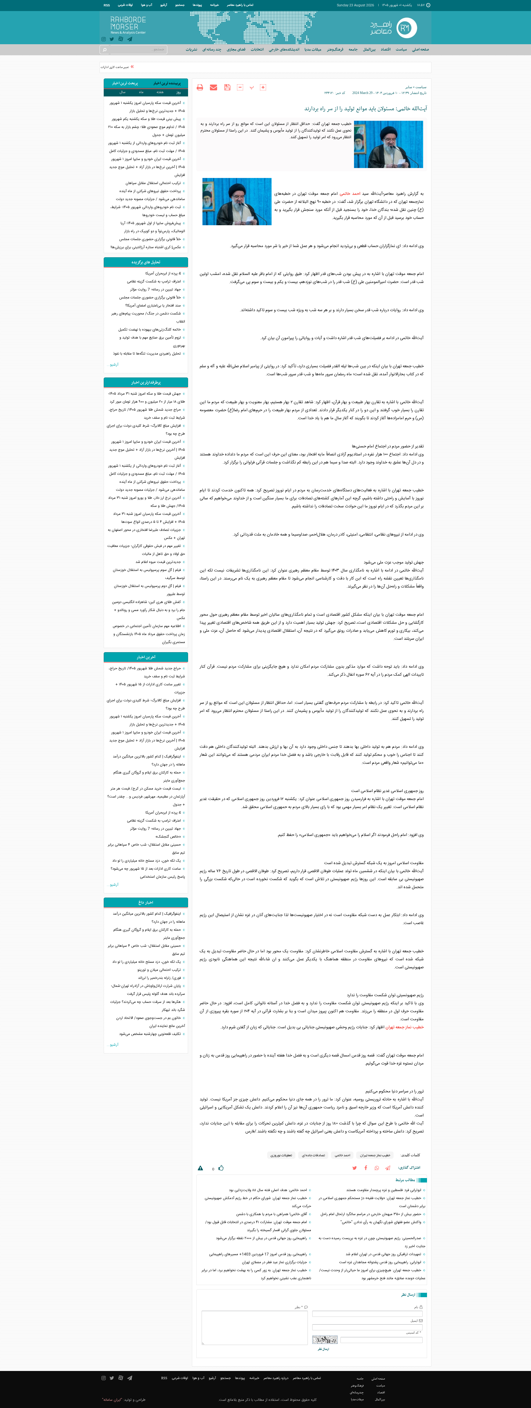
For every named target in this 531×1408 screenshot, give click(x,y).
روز (178, 92)
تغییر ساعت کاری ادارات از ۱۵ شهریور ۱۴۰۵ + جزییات (106, 67)
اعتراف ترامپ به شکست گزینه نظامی (154, 282)
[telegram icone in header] (129, 40)
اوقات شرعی (125, 5)
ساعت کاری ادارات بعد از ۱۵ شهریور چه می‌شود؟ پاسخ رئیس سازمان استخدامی (148, 873)
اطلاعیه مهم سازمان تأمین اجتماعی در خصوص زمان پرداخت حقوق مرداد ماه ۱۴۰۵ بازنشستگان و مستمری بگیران (149, 634)
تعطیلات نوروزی (281, 1155)
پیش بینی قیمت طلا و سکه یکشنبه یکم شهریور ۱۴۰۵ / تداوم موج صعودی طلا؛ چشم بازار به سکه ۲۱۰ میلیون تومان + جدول (146, 127)
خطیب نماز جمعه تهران (405, 1027)
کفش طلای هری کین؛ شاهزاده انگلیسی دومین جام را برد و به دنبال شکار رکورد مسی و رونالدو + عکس (148, 610)
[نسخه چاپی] (200, 88)
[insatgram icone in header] (103, 40)
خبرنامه (214, 5)
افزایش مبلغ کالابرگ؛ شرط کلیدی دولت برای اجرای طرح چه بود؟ (146, 430)
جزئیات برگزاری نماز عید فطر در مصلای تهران (275, 1262)
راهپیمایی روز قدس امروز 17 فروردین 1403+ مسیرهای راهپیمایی (258, 1254)
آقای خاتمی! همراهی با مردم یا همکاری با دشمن (272, 1214)
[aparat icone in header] (120, 40)
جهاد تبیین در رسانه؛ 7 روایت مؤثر (156, 290)
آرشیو (163, 5)
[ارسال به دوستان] (213, 87)
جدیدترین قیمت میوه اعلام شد (159, 562)
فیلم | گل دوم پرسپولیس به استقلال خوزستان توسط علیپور (149, 590)
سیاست (420, 87)
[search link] (104, 49)
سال (122, 92)
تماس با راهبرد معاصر (240, 5)
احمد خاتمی (350, 193)
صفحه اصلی (420, 49)
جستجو (179, 5)
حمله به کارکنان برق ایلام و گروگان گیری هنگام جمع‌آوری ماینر (149, 777)
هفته (160, 92)
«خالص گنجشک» (168, 837)
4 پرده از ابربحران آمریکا (163, 274)
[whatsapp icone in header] (376, 1167)
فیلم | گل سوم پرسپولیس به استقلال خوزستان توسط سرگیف (149, 574)
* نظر (299, 1307)
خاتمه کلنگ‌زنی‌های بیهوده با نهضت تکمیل (150, 330)
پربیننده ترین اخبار (167, 83)
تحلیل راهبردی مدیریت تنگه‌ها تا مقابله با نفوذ (147, 354)
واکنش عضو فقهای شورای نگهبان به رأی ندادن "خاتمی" (381, 1222)
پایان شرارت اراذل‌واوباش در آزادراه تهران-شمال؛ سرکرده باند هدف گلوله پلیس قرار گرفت (148, 990)
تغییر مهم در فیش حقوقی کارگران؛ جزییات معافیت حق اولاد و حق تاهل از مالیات (146, 550)
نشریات (191, 49)
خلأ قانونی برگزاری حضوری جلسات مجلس (150, 239)
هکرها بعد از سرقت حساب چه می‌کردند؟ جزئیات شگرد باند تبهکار (147, 1006)
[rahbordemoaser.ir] (397, 27)
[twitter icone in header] (112, 40)
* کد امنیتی (413, 1332)
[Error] (199, 1169)
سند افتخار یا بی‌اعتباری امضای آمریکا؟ (153, 306)
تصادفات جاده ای (313, 1155)
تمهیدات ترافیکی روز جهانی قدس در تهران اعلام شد (384, 1254)
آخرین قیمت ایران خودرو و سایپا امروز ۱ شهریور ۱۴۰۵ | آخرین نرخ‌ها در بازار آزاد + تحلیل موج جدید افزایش (147, 167)
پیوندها (197, 5)
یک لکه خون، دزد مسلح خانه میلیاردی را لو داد (147, 861)
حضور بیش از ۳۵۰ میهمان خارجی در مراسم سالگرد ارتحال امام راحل (371, 1214)
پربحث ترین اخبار (125, 83)
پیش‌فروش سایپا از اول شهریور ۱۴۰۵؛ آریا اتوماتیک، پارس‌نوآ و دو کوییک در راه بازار (153, 227)
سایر (408, 87)
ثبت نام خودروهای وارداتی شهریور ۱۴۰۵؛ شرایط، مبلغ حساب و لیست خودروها (147, 211)
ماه (141, 92)
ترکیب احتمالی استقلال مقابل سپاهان (154, 183)
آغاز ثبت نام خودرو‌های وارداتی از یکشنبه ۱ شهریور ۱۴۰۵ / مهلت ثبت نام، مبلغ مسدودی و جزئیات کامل (146, 147)
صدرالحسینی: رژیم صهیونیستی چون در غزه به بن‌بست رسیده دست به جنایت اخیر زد (372, 1242)
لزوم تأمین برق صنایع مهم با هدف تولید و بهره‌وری (152, 342)
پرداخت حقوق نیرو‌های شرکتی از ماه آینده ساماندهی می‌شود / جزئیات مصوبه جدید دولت (150, 195)
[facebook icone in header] (365, 1167)
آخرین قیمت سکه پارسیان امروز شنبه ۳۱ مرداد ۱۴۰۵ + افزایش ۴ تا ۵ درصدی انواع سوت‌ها (149, 518)
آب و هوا (146, 5)
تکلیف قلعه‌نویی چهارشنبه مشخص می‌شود (150, 1034)
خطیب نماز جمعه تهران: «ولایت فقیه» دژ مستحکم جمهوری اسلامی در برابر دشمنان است (372, 1202)
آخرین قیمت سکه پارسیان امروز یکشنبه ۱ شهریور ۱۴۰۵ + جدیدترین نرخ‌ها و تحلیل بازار (147, 107)
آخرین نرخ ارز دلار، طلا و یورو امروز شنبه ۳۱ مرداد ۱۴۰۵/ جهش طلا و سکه (146, 502)
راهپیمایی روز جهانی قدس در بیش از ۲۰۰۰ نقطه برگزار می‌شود (262, 1238)
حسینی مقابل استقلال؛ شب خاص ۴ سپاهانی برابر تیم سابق (146, 849)
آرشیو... (112, 365)
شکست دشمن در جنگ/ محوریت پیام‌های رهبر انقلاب (148, 318)
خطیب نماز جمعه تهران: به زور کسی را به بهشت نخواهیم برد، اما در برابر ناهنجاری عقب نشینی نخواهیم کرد (256, 1274)
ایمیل (414, 1321)
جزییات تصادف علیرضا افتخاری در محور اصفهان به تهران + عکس (146, 534)
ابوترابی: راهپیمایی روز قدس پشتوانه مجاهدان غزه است (380, 1262)
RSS (107, 5)
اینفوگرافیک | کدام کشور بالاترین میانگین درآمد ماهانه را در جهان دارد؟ (149, 761)
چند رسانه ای (212, 49)
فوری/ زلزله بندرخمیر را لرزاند (160, 978)
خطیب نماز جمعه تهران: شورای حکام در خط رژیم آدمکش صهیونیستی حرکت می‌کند (258, 1202)
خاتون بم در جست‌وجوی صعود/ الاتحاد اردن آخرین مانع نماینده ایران (150, 1022)
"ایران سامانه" (112, 1400)
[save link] (227, 87)
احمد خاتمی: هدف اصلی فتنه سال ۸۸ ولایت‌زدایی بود (268, 1190)
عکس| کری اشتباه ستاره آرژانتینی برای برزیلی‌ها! (146, 247)
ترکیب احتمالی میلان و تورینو (159, 970)
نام (416, 1307)
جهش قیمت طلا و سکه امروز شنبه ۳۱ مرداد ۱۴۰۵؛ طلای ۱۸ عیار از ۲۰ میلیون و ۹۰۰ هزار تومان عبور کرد (146, 398)
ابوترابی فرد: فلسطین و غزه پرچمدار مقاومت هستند (384, 1190)
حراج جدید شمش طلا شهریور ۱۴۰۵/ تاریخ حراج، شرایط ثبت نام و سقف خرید (147, 414)
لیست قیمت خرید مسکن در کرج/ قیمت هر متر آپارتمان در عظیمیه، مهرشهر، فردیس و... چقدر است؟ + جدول (146, 797)
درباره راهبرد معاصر (276, 1378)
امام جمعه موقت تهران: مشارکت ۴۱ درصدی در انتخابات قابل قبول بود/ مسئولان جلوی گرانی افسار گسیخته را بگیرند (258, 1226)
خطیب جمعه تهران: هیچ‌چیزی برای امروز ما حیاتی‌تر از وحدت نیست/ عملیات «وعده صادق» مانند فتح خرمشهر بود (372, 1274)
